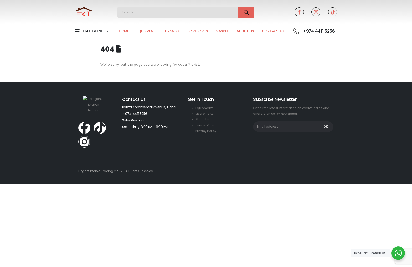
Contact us (273, 31)
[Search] (246, 12)
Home (124, 31)
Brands (172, 31)
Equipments (147, 31)
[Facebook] (299, 11)
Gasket (222, 31)
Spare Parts (197, 31)
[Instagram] (315, 11)
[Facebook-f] (84, 128)
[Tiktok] (332, 11)
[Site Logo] (84, 12)
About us (245, 31)
